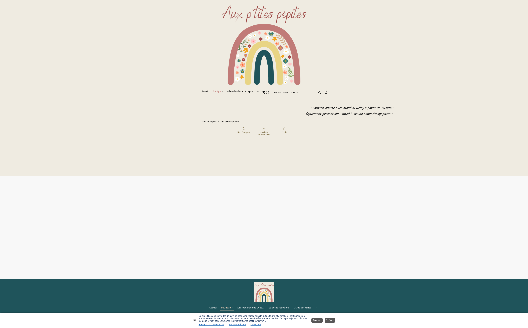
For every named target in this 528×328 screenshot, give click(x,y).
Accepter (317, 320)
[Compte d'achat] (326, 92)
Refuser (330, 320)
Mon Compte (243, 132)
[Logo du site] (264, 43)
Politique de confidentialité (211, 324)
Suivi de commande (264, 133)
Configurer (256, 324)
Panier (285, 132)
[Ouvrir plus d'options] (258, 91)
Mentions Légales (237, 324)
